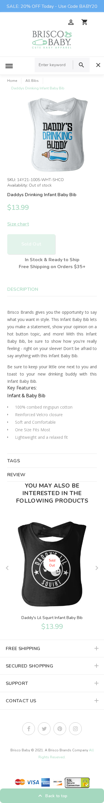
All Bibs (32, 80)
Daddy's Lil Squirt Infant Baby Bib (52, 617)
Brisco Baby (20, 750)
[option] (58, 135)
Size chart (18, 224)
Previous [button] (7, 568)
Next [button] (97, 568)
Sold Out (31, 244)
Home (12, 80)
